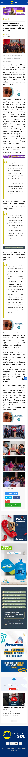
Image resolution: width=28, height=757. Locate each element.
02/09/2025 (8, 36)
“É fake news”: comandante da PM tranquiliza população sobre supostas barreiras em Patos (14, 707)
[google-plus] (12, 743)
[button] (25, 704)
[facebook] (7, 743)
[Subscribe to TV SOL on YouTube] (14, 689)
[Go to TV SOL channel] (14, 679)
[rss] (20, 743)
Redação (6, 34)
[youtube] (16, 743)
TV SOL (14, 684)
